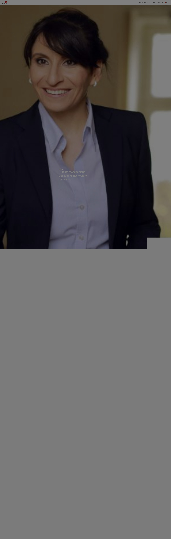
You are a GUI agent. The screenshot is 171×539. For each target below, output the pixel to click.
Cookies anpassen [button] (89, 272)
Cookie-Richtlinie (92, 270)
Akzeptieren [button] (79, 272)
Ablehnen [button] (84, 272)
